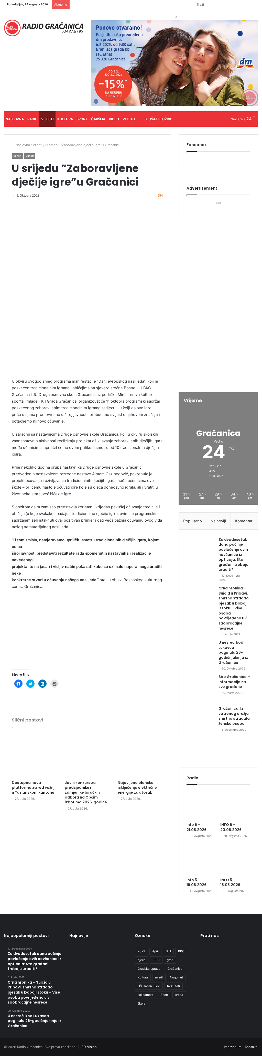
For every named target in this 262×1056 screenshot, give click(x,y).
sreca (179, 995)
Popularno (192, 521)
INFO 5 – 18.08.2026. (230, 882)
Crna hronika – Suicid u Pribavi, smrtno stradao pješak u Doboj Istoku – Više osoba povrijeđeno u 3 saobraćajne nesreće (234, 608)
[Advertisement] (87, 632)
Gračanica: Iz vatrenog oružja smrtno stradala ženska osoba (234, 716)
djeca (142, 960)
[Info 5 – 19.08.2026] (201, 860)
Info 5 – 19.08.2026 (196, 882)
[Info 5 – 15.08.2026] (78, 996)
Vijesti (47, 119)
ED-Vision (89, 1047)
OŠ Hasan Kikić (149, 986)
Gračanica (175, 969)
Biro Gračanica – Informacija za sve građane (234, 681)
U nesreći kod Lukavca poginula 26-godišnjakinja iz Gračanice (233, 652)
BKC (181, 951)
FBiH (156, 960)
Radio (32, 119)
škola (141, 1003)
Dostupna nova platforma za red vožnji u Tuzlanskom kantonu (34, 787)
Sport (82, 119)
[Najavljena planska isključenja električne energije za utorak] (140, 755)
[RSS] (189, 4)
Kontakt (251, 1047)
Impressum (232, 1047)
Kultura (65, 119)
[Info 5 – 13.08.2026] (118, 996)
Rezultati (173, 986)
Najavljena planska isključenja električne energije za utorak (137, 787)
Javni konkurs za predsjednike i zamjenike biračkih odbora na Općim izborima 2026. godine (86, 792)
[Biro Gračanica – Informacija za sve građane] (201, 688)
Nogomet (176, 977)
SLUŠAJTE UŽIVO (158, 119)
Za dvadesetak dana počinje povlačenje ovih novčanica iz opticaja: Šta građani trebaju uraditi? (233, 554)
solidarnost (145, 995)
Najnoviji (218, 521)
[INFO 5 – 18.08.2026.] (235, 860)
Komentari (244, 521)
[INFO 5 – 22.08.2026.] (78, 956)
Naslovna (15, 119)
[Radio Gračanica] (43, 28)
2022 (141, 951)
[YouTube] (174, 4)
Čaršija (98, 119)
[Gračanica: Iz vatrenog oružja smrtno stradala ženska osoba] (201, 720)
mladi (159, 977)
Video (114, 119)
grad (170, 960)
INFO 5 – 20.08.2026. (231, 827)
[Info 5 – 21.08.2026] (201, 805)
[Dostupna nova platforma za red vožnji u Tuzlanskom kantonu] (34, 755)
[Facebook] (166, 4)
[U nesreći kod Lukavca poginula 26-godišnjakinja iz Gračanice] (201, 654)
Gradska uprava (149, 969)
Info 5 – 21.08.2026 (196, 827)
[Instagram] (181, 4)
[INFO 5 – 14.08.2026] (98, 996)
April (155, 951)
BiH (168, 951)
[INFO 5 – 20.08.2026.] (235, 805)
